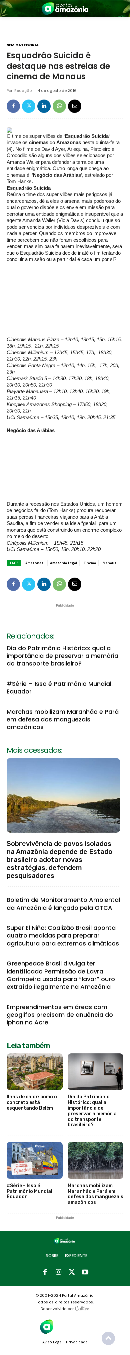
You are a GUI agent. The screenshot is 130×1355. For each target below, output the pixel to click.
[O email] (74, 106)
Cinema (90, 563)
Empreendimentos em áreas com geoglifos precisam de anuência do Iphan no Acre (60, 1015)
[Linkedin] (44, 106)
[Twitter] (28, 106)
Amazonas (34, 563)
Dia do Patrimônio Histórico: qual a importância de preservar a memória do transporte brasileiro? (62, 656)
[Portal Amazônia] (65, 8)
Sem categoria (23, 45)
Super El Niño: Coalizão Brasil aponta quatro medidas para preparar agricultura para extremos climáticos (63, 936)
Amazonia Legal (63, 563)
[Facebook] (13, 106)
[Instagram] (58, 1272)
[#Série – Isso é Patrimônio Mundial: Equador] (35, 1160)
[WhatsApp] (59, 106)
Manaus (109, 563)
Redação (23, 91)
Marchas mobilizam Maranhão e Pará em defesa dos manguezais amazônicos (63, 719)
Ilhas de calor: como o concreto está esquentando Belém (32, 1102)
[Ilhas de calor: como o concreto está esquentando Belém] (35, 1071)
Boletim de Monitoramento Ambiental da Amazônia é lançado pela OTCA (63, 904)
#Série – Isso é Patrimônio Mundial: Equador (60, 687)
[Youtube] (85, 1272)
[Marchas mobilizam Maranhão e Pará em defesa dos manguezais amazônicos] (96, 1160)
